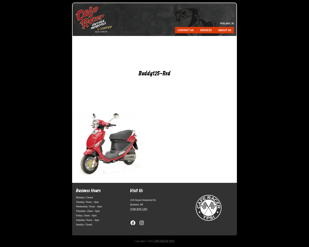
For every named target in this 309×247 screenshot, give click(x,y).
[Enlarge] (217, 198)
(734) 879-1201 (139, 209)
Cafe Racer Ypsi (164, 241)
